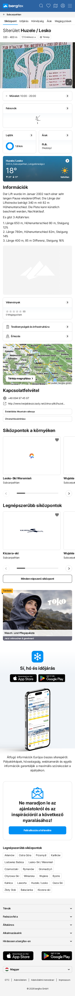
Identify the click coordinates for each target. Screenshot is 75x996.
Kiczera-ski (44, 889)
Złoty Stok (10, 889)
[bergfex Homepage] (13, 6)
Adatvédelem (20, 980)
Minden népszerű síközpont (37, 578)
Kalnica (9, 882)
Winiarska (29, 875)
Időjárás (23, 21)
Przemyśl (41, 855)
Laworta (21, 882)
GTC (7, 980)
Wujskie (43, 875)
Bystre (56, 875)
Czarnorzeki (11, 869)
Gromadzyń (45, 869)
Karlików (55, 855)
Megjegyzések (63, 21)
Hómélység (37, 21)
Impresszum (64, 980)
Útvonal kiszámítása (15, 418)
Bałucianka (27, 889)
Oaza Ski (58, 882)
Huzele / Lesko (39, 882)
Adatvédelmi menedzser (42, 980)
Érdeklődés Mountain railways (20, 411)
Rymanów (28, 869)
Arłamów (9, 855)
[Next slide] (69, 493)
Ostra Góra (25, 855)
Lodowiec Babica (14, 862)
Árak (49, 21)
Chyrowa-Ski (12, 875)
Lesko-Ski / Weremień (41, 862)
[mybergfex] (62, 5)
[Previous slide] (6, 493)
